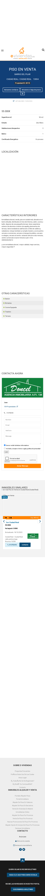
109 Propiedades (10, 406)
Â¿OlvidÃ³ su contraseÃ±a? (22, 784)
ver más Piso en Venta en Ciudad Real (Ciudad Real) (20, 490)
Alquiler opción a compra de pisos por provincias (22, 825)
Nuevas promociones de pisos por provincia (22, 822)
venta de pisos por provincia (22, 818)
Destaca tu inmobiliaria (23, 845)
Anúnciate (22, 837)
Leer (6, 452)
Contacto (22, 787)
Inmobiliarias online (22, 812)
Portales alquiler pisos (22, 796)
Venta (5, 497)
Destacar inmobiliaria (22, 828)
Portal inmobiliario (22, 799)
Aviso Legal (22, 778)
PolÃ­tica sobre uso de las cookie (22, 774)
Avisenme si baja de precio (31, 90)
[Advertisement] (22, 22)
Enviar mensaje (22, 466)
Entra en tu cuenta (23, 841)
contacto (25, 545)
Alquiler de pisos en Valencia (22, 802)
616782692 (13, 545)
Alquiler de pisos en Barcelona (22, 805)
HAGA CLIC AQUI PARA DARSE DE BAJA (23, 875)
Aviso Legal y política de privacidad (29, 448)
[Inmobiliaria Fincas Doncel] (22, 388)
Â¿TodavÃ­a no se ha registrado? (22, 781)
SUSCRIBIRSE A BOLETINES (23, 889)
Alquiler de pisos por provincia (22, 815)
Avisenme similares (11, 90)
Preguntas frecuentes (22, 771)
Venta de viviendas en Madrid (22, 809)
